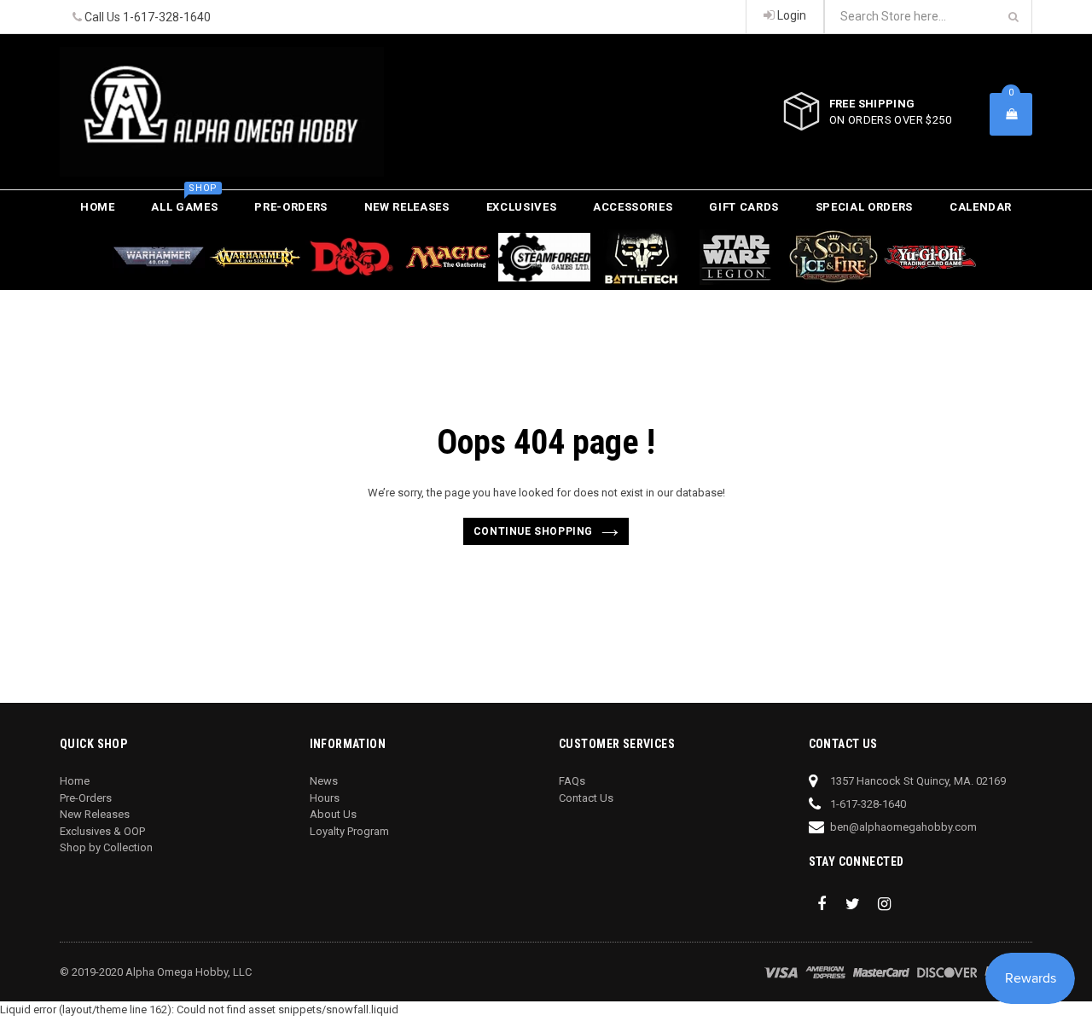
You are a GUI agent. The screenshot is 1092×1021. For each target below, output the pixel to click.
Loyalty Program (349, 831)
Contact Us (586, 798)
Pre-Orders (291, 206)
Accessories (632, 206)
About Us (333, 814)
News (324, 780)
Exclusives (521, 206)
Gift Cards (744, 206)
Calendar (981, 206)
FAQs (572, 780)
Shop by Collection (106, 847)
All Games (184, 201)
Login (790, 15)
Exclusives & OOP (102, 831)
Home (97, 206)
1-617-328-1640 (167, 17)
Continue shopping (533, 531)
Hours (325, 798)
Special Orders (864, 206)
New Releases (407, 206)
